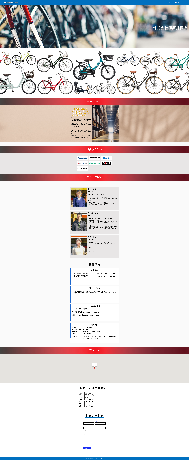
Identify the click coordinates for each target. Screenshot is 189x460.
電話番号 (85, 430)
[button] (170, 2)
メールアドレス (86, 426)
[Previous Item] (2, 72)
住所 (84, 434)
